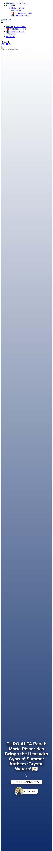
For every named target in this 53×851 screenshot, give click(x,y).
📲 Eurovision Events (20, 15)
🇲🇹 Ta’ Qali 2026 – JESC (21, 13)
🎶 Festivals (16, 10)
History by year (17, 8)
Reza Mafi (31, 791)
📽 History (10, 37)
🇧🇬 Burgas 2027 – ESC (16, 3)
